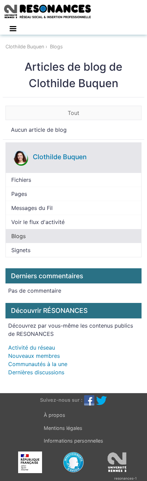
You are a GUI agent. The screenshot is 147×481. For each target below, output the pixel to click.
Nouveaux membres (34, 355)
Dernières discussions (36, 372)
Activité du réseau (31, 347)
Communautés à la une (37, 364)
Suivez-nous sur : (61, 400)
